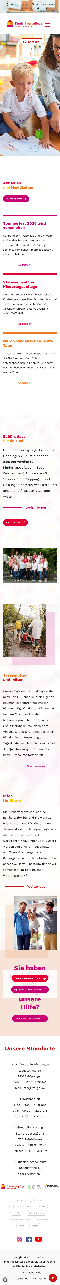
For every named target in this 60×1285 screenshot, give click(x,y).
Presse (35, 1226)
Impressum (40, 1278)
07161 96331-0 (36, 1082)
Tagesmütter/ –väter (22, 1207)
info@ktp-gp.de (34, 1088)
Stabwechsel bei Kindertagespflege (20, 284)
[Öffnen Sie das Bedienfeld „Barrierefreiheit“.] (53, 1278)
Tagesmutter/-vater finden (28, 978)
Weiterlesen (24, 265)
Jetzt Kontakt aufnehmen (28, 1018)
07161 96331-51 (36, 1145)
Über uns (37, 1200)
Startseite (20, 1200)
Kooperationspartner (47, 4)
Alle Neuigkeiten (14, 199)
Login (44, 9)
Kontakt (33, 42)
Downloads (27, 9)
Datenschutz (21, 1278)
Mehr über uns (13, 522)
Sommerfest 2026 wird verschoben (24, 225)
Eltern (42, 1207)
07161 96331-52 (36, 1151)
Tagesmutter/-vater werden (28, 989)
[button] (5, 1280)
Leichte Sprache (19, 4)
